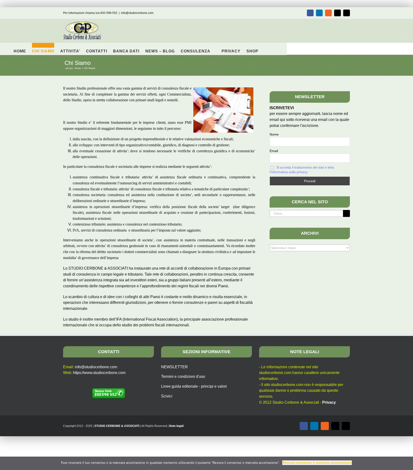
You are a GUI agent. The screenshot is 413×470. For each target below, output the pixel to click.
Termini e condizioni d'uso (183, 376)
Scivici (166, 396)
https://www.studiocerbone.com (99, 373)
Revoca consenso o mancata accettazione (317, 462)
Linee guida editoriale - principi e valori (194, 386)
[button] (265, 49)
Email (274, 151)
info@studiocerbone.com (137, 13)
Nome (274, 134)
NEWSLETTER (174, 367)
